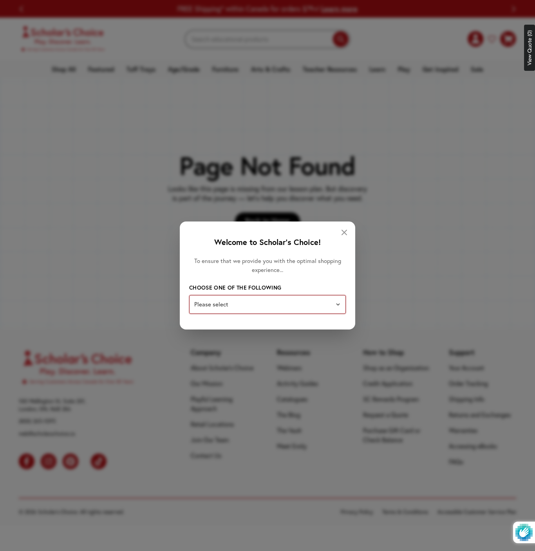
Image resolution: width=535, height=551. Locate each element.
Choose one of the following (235, 287)
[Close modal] (344, 232)
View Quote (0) (529, 47)
